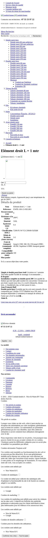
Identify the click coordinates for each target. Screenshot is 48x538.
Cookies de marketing (14, 411)
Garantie (9, 384)
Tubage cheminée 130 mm (20, 95)
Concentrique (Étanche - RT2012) (22, 114)
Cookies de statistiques (14, 409)
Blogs (8, 391)
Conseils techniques (13, 139)
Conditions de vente (13, 353)
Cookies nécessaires (13, 407)
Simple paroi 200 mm (18, 57)
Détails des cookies (13, 415)
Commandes (10, 378)
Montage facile (11, 7)
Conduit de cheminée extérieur (26, 84)
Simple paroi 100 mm (18, 48)
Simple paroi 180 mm (18, 55)
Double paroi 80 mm (18, 63)
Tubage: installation (17, 103)
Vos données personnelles (15, 355)
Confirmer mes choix (10, 536)
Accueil (8, 143)
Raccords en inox (16, 135)
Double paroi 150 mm (18, 70)
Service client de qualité (14, 5)
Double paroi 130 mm (18, 67)
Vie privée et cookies (13, 405)
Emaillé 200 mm (16, 131)
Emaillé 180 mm (16, 128)
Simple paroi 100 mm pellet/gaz (22, 44)
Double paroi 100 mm (18, 65)
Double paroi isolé (17, 116)
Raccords (9, 133)
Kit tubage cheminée (17, 107)
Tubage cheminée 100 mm (20, 93)
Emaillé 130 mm (16, 124)
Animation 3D (20, 86)
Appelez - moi (6, 341)
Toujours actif (21, 448)
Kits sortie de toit (16, 109)
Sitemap (9, 393)
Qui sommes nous (12, 349)
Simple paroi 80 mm (17, 46)
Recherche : (5, 36)
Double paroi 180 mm (18, 74)
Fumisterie (9, 362)
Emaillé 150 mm (16, 126)
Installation (14, 120)
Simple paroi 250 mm (18, 59)
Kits (7, 105)
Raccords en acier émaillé (19, 137)
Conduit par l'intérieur (23, 82)
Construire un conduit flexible (21, 101)
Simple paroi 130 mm (18, 51)
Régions (9, 388)
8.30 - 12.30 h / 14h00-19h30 (24, 331)
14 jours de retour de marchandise (18, 11)
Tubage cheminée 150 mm (20, 97)
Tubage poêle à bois (13, 368)
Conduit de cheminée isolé (15, 370)
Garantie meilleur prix (14, 9)
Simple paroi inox (12, 40)
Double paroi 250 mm (18, 78)
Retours (8, 386)
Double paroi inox (12, 61)
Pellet (8, 112)
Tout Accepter (23, 536)
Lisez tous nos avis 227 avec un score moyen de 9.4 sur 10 (22, 302)
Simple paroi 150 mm (18, 53)
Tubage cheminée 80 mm (19, 91)
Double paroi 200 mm (18, 76)
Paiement (9, 382)
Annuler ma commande (14, 357)
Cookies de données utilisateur (17, 413)
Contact (8, 351)
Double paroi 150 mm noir (20, 72)
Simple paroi (15, 118)
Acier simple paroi (12, 122)
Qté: (2, 182)
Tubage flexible (11, 88)
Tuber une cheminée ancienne (16, 366)
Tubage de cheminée (13, 359)
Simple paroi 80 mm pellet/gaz (21, 42)
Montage (13, 80)
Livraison (9, 380)
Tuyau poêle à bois (12, 364)
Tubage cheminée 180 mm (20, 99)
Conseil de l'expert (12, 3)
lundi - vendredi (24, 335)
